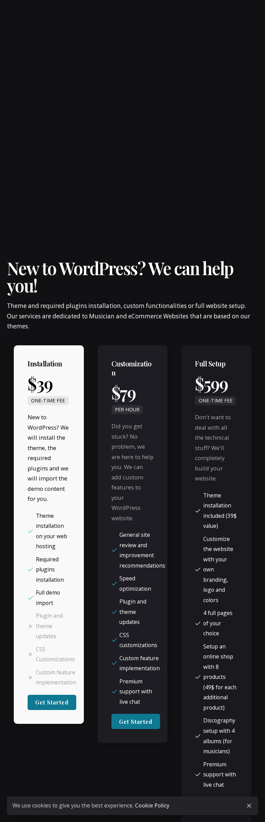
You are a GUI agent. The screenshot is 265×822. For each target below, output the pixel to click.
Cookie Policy (152, 805)
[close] (249, 806)
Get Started (52, 702)
